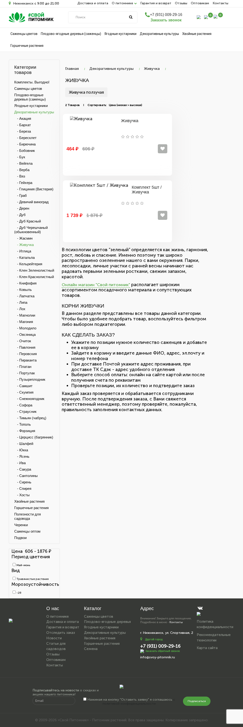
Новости (54, 638)
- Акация (22, 118)
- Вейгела (23, 163)
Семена (91, 649)
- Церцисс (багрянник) (33, 437)
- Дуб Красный (27, 221)
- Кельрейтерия (28, 264)
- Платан (22, 367)
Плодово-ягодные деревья (107, 622)
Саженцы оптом (27, 531)
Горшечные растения (26, 46)
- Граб (20, 195)
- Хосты (22, 495)
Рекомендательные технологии (214, 637)
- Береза (22, 131)
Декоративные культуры (159, 34)
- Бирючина (25, 144)
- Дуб (20, 215)
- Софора (23, 405)
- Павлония (24, 347)
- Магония (23, 322)
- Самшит (23, 386)
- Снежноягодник (29, 399)
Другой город (154, 639)
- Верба (21, 170)
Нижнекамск (22, 3)
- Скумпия (23, 392)
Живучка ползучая (86, 92)
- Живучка (24, 245)
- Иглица (22, 251)
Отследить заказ (60, 633)
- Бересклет (25, 138)
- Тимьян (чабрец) (30, 418)
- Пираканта (25, 360)
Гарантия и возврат (155, 3)
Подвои (20, 538)
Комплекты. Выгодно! (31, 82)
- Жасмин (23, 238)
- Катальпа (24, 257)
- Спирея (22, 488)
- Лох (19, 309)
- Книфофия (25, 283)
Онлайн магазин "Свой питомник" (96, 284)
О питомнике (57, 616)
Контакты (220, 3)
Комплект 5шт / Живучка (147, 189)
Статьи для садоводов (56, 646)
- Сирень (22, 482)
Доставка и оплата (92, 3)
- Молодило (25, 328)
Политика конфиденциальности (215, 624)
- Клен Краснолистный (34, 277)
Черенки (21, 525)
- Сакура (22, 469)
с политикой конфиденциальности (139, 702)
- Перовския (25, 354)
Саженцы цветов (23, 34)
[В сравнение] (162, 148)
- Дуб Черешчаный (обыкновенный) (31, 230)
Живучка (152, 68)
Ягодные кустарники (120, 34)
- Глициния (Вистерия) (33, 189)
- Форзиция (24, 431)
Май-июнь (23, 565)
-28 (18, 592)
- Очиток (22, 341)
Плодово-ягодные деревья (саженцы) (71, 34)
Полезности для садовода (27, 516)
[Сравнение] (206, 16)
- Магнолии (24, 315)
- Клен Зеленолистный (34, 270)
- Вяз (19, 176)
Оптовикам (200, 3)
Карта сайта (207, 648)
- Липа (20, 302)
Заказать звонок (166, 20)
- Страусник (25, 411)
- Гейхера (23, 183)
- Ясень (21, 456)
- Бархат (22, 125)
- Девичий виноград (31, 202)
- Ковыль (23, 290)
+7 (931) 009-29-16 (166, 15)
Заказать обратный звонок (162, 651)
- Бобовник (24, 151)
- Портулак (24, 373)
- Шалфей (23, 444)
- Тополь (22, 424)
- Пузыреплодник (29, 379)
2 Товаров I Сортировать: (86, 105)
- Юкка (21, 450)
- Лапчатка (24, 296)
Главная (72, 68)
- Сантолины (26, 476)
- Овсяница (25, 334)
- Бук (19, 157)
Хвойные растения (196, 34)
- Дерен (21, 208)
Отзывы (181, 3)
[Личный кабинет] (199, 16)
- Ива (20, 463)
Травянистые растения (32, 579)
